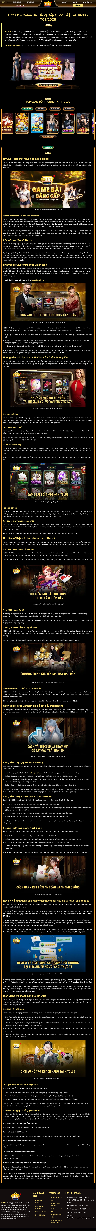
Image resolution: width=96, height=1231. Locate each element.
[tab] (27, 109)
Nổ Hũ (75, 2)
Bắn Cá (64, 2)
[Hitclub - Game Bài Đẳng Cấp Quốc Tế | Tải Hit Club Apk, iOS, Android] (48, 3)
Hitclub (5, 2)
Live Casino (19, 5)
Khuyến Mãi (87, 2)
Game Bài (30, 2)
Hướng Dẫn (17, 2)
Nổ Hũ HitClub (40, 1215)
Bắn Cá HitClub (40, 1212)
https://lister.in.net (13, 45)
